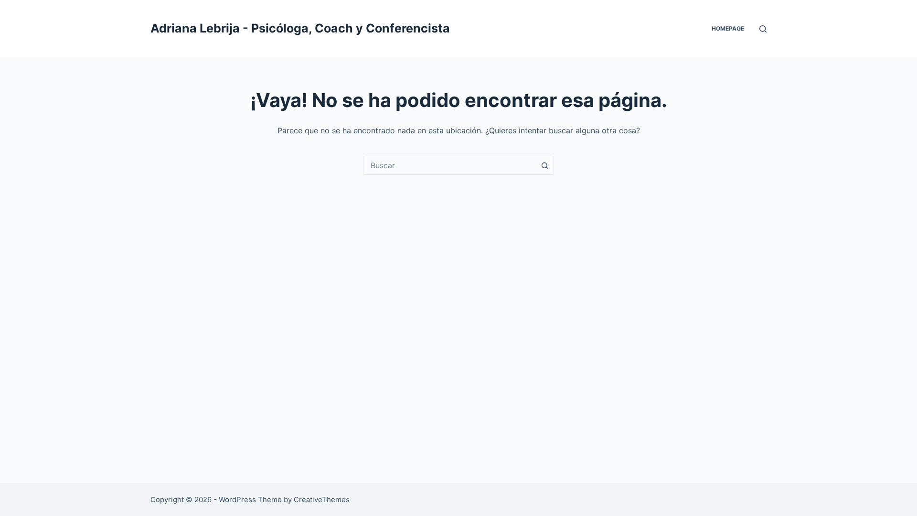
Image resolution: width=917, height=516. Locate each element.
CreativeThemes (322, 499)
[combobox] (449, 165)
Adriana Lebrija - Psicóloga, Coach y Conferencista (300, 28)
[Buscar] (763, 28)
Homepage (728, 28)
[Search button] (544, 165)
